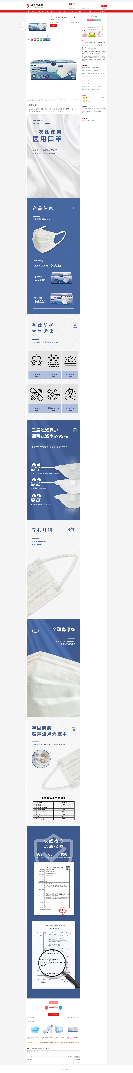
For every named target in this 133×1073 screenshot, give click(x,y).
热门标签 (35, 1)
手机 (76, 8)
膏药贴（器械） (85, 56)
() (54, 1002)
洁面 (103, 51)
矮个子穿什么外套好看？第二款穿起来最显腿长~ (91, 77)
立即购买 (54, 25)
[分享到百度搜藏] (49, 39)
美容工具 (102, 55)
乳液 (101, 42)
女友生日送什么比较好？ (86, 83)
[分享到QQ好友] (32, 39)
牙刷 (101, 53)
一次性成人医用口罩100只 (59, 1037)
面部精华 (102, 59)
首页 (28, 11)
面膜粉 (88, 59)
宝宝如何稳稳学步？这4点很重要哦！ (89, 89)
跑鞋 (88, 8)
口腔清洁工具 (87, 49)
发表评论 (77, 1056)
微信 (33, 1048)
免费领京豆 (84, 8)
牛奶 (79, 8)
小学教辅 (86, 51)
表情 (31, 1056)
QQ (36, 1048)
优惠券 (59, 11)
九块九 (33, 11)
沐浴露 (98, 51)
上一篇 (68, 1017)
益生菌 (86, 55)
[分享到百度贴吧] (46, 39)
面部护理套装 (94, 59)
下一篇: (73, 1017)
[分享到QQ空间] (41, 39)
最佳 (79, 1059)
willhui (53, 22)
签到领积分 (90, 19)
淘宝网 (46, 1048)
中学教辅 (96, 42)
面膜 (84, 59)
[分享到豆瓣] (44, 39)
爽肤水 (98, 53)
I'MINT (84, 42)
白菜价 (52, 11)
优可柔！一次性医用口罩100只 (73, 1037)
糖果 (90, 55)
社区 (85, 11)
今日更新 (27, 1)
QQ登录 (102, 1)
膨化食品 (91, 56)
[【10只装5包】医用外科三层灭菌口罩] (47, 1029)
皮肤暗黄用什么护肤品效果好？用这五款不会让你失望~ (92, 73)
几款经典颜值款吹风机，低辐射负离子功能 (90, 80)
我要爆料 (104, 11)
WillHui (88, 98)
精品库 (65, 11)
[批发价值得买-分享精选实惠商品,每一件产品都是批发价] (36, 6)
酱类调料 (100, 57)
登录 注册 (94, 1)
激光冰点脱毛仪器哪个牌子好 (87, 70)
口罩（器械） (32, 1017)
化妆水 (94, 48)
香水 (88, 60)
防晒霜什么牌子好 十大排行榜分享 (88, 67)
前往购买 (54, 1014)
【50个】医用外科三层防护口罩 (33, 1037)
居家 (30, 13)
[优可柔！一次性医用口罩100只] (73, 1029)
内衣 (73, 8)
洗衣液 (89, 53)
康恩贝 (93, 51)
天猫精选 (57, 22)
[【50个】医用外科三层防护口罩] (33, 1029)
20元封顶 (41, 11)
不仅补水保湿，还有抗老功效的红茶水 (89, 86)
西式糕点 (91, 57)
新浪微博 (40, 1048)
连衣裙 (70, 8)
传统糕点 (87, 45)
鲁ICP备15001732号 (66, 1069)
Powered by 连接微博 (76, 1062)
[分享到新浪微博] (35, 39)
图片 (33, 1056)
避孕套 (96, 57)
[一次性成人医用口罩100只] (60, 1029)
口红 (97, 48)
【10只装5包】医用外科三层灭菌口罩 (48, 1037)
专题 (90, 11)
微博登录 (105, 1)
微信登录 (98, 1)
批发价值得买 (75, 1068)
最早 (77, 1059)
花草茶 (86, 57)
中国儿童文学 (90, 42)
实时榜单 (72, 11)
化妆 (90, 48)
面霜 (84, 60)
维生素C (97, 55)
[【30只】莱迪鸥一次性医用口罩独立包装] (37, 26)
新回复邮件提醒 (69, 1056)
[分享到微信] (38, 39)
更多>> (49, 1048)
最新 (75, 1059)
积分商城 (31, 1)
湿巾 (93, 53)
